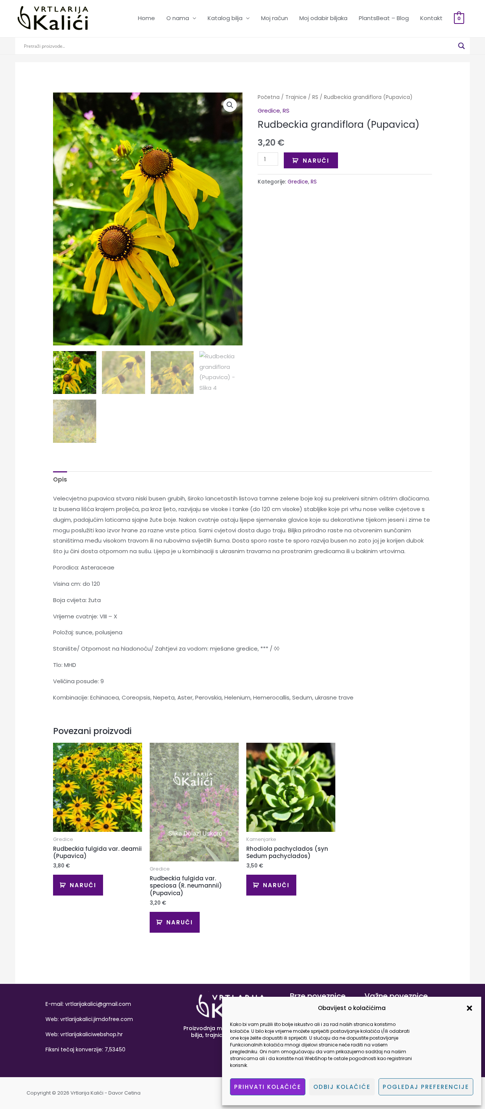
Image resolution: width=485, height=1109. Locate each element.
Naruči (316, 161)
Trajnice (296, 97)
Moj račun (274, 18)
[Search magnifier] (461, 46)
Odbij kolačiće (342, 1087)
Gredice (269, 111)
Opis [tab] (60, 479)
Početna (269, 97)
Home (146, 18)
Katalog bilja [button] (225, 18)
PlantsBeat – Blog (384, 18)
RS (315, 97)
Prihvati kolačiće (267, 1087)
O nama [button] (177, 18)
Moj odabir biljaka (323, 18)
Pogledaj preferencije (426, 1087)
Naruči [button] (83, 885)
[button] (469, 1008)
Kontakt (431, 18)
